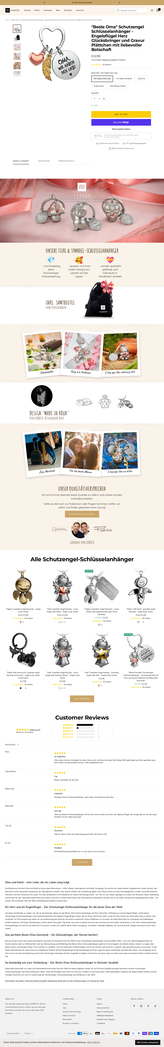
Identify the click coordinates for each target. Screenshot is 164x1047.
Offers (37, 10)
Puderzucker (99, 86)
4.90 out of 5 (35, 730)
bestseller (48, 10)
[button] (68, 725)
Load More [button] (82, 862)
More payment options (121, 129)
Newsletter (67, 1019)
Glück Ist (141, 78)
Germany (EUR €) (13, 1033)
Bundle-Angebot (21, 161)
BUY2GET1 (94, 2)
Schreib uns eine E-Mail (82, 514)
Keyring (27, 10)
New (58, 10)
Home (7, 20)
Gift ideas (68, 10)
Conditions (101, 1023)
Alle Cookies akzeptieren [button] (148, 1042)
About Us (80, 10)
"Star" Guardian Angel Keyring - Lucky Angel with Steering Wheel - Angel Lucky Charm (62, 675)
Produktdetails (66, 161)
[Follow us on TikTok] (155, 1005)
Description (44, 161)
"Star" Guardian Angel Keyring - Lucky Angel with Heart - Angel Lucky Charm (62, 610)
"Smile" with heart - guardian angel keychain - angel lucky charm (140, 610)
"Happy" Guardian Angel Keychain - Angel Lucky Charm (23, 610)
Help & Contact (69, 1015)
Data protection (103, 1008)
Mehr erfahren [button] (93, 1042)
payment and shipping (106, 1019)
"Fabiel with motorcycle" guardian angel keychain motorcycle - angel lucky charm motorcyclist (23, 675)
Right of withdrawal (105, 1011)
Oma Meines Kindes (118, 86)
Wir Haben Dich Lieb (102, 78)
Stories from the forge (72, 1011)
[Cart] (157, 10)
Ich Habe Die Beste (124, 78)
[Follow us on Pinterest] (148, 1005)
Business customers (71, 1023)
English (27, 1033)
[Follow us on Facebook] (134, 1005)
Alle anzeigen (82, 699)
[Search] (118, 10)
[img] (59, 753)
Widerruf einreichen (105, 1015)
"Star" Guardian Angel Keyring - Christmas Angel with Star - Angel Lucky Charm (101, 673)
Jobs (64, 1008)
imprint (99, 1004)
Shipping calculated (109, 60)
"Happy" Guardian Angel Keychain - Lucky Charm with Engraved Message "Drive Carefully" (101, 612)
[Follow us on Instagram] (141, 1005)
